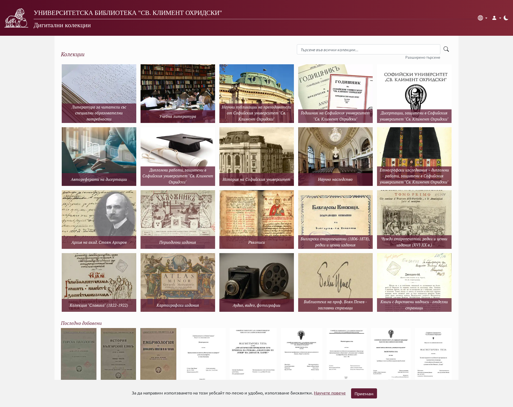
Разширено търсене (422, 57)
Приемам (364, 393)
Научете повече (330, 392)
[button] (482, 18)
